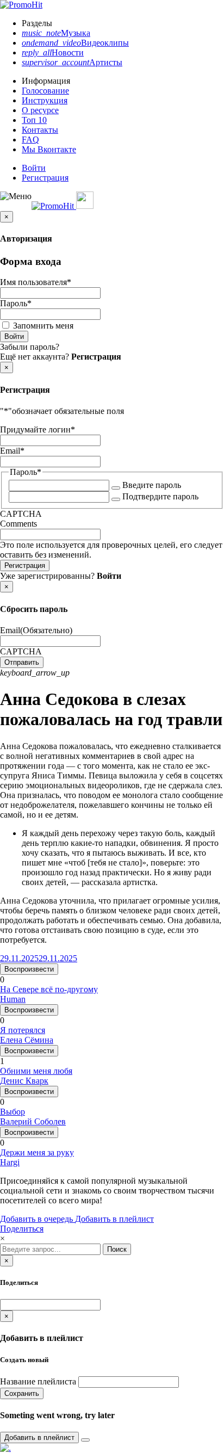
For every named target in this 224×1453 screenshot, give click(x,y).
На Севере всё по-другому (49, 989)
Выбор (12, 1111)
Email (12, 450)
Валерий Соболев (33, 1121)
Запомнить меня (43, 325)
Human (13, 999)
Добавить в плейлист (114, 1218)
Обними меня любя (36, 1070)
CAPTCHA (21, 513)
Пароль (16, 303)
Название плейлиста (38, 1381)
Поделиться (21, 1228)
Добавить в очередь (37, 1218)
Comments (18, 523)
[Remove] (85, 1440)
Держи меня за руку (37, 1152)
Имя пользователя (35, 282)
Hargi (10, 1162)
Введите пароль (151, 485)
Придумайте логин (37, 429)
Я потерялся (22, 1030)
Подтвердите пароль (160, 496)
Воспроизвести (29, 969)
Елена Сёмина (26, 1039)
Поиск (117, 1249)
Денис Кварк (24, 1080)
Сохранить (21, 1393)
